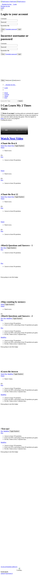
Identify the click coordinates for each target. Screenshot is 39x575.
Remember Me (5, 25)
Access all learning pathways (9, 566)
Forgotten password (11, 29)
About (6, 96)
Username (4, 18)
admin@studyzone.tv (7, 573)
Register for (6, 4)
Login (19, 29)
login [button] (2, 118)
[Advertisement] (19, 67)
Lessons (6, 94)
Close (2, 29)
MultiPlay (9, 318)
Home (6, 93)
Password (3, 22)
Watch (2, 145)
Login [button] (15, 4)
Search (20, 101)
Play (6, 145)
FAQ (5, 97)
